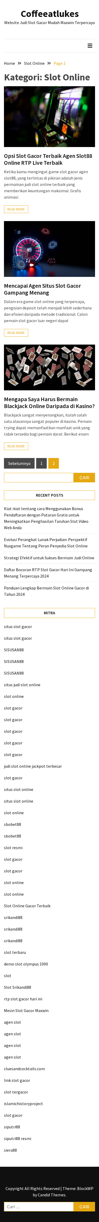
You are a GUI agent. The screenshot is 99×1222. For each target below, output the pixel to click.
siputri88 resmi (17, 1138)
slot (7, 975)
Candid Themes (51, 1194)
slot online (14, 696)
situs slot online (18, 789)
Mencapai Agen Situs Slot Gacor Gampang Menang (42, 289)
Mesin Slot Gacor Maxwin (26, 1010)
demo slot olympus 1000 (26, 964)
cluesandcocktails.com (24, 1068)
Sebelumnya (19, 463)
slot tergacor (16, 1092)
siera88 (10, 1150)
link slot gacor (17, 1080)
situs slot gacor (18, 626)
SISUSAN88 (14, 649)
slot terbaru (15, 952)
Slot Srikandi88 (17, 987)
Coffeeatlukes (50, 14)
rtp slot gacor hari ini (23, 998)
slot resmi (13, 847)
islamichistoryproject (23, 1103)
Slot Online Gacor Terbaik (27, 905)
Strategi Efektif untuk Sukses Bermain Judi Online (49, 557)
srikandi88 (13, 917)
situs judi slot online (22, 684)
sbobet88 (12, 824)
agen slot (12, 1022)
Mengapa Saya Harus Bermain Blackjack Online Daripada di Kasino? (49, 402)
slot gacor (13, 708)
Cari (84, 477)
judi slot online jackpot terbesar (33, 766)
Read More (16, 209)
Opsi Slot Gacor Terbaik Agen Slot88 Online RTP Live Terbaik (48, 159)
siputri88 (12, 1126)
